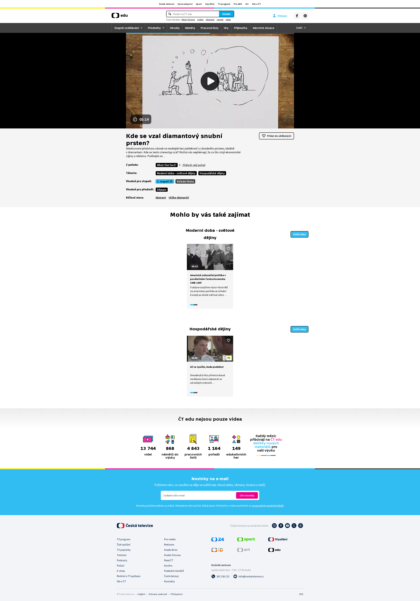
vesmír (220, 19)
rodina (200, 19)
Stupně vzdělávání (126, 27)
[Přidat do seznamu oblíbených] (228, 248)
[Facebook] (297, 15)
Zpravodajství (185, 3)
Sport (199, 3)
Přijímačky (240, 27)
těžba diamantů (179, 197)
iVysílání (210, 3)
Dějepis (161, 190)
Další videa (299, 234)
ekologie (210, 19)
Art (247, 3)
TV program (224, 3)
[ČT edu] (120, 16)
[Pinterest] (305, 15)
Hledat (226, 14)
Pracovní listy (210, 27)
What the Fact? (166, 165)
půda (228, 19)
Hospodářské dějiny (212, 173)
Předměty (154, 27)
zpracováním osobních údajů (268, 505)
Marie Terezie (188, 19)
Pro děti (238, 3)
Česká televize (166, 3)
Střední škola (185, 181)
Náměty (190, 27)
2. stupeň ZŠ (165, 181)
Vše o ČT (256, 3)
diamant (161, 197)
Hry (226, 27)
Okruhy (175, 27)
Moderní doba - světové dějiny (176, 173)
